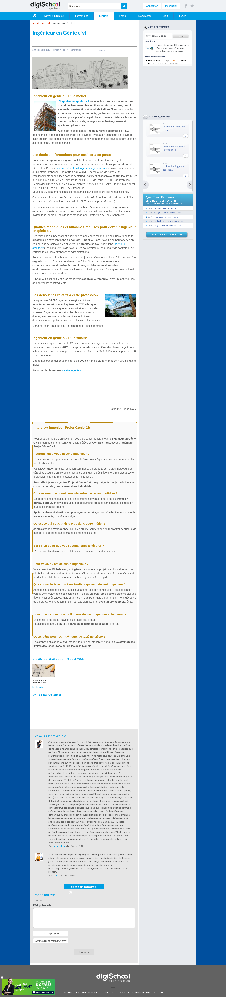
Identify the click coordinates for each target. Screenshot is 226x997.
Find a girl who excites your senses (169, 221)
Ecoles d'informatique (157, 60)
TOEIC (175, 60)
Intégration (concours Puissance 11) (174, 148)
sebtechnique (59, 846)
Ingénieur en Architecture (39, 681)
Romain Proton (59, 50)
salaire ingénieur (72, 370)
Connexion (152, 5)
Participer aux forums (166, 234)
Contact (122, 992)
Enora (55, 875)
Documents (144, 15)
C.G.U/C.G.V (108, 992)
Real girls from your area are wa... (168, 212)
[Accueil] (34, 16)
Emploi (123, 15)
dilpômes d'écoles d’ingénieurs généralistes (81, 168)
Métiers (103, 15)
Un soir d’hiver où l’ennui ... (166, 208)
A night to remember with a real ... (168, 225)
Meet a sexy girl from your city (167, 217)
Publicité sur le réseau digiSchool (81, 992)
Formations (81, 15)
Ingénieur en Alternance (169, 63)
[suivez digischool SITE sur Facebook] (186, 6)
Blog (165, 15)
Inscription (171, 5)
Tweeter (101, 51)
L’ (73, 101)
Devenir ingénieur (54, 15)
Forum (182, 15)
